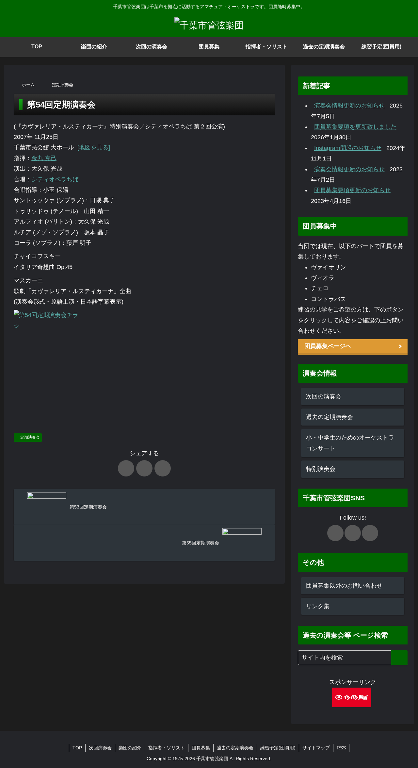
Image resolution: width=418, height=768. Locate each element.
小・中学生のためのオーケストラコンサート (350, 442)
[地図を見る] (93, 147)
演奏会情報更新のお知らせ (349, 105)
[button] (399, 657)
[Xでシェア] (126, 468)
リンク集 (318, 606)
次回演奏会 (100, 747)
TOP (77, 747)
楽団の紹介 (130, 747)
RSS (341, 747)
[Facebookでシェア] (144, 468)
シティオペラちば (54, 179)
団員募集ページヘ (327, 346)
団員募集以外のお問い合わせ (344, 585)
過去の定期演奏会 (329, 417)
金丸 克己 (43, 158)
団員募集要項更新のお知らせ (352, 190)
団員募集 (201, 747)
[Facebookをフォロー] (353, 533)
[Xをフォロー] (335, 533)
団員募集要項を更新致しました (355, 127)
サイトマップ (316, 747)
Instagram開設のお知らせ (347, 148)
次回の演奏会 (323, 396)
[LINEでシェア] (162, 468)
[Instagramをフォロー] (370, 533)
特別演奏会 (320, 469)
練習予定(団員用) (278, 747)
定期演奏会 (30, 437)
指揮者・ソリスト (166, 747)
